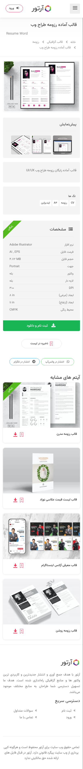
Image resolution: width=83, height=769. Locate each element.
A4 (55, 203)
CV (72, 203)
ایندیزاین (45, 203)
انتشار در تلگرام (22, 362)
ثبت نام (67, 711)
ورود (11, 8)
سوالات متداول (23, 711)
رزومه (35, 42)
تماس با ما (26, 717)
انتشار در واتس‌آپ (55, 362)
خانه (73, 42)
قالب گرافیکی (55, 42)
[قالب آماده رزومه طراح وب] (20, 145)
